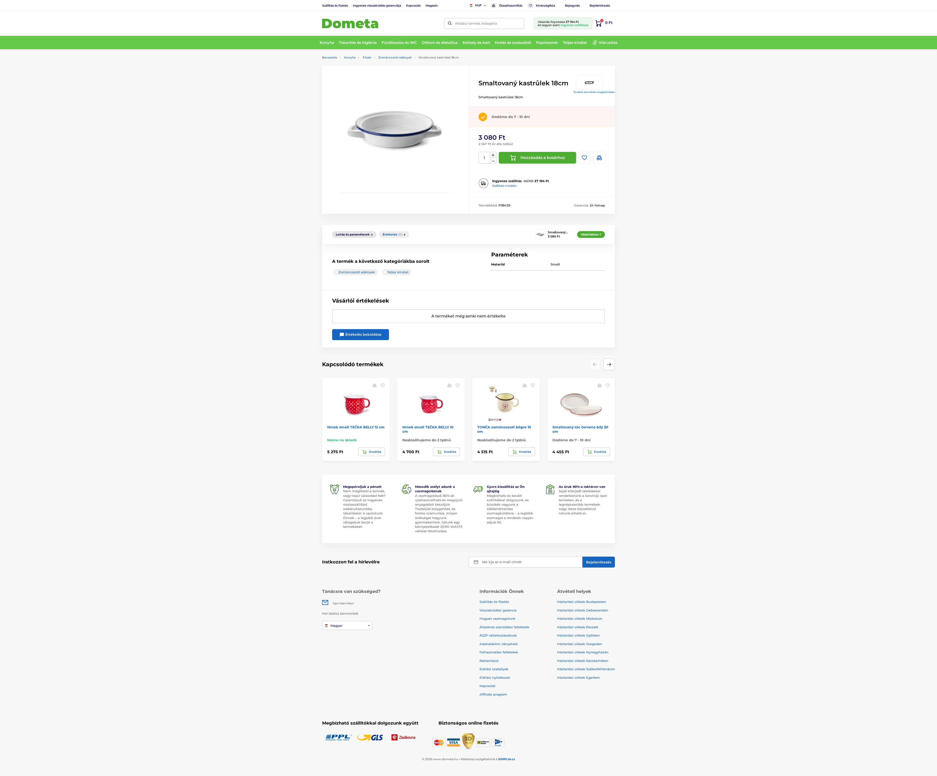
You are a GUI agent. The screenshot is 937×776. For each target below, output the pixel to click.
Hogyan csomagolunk (497, 618)
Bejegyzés (572, 5)
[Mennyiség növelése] (493, 155)
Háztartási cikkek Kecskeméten (582, 661)
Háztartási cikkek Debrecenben (582, 610)
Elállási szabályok (493, 669)
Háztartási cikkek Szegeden (579, 644)
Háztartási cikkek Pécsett (577, 627)
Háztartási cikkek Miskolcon (579, 618)
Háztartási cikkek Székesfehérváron (586, 669)
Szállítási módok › (505, 185)
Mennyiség (484, 158)
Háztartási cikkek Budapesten (581, 602)
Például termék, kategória (476, 23)
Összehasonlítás (510, 5)
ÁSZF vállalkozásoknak (498, 635)
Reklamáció (489, 661)
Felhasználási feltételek (498, 652)
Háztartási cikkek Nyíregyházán (583, 652)
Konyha (350, 57)
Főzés (367, 57)
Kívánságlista (545, 5)
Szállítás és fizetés (335, 5)
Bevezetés (329, 57)
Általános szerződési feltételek (504, 627)
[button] (609, 364)
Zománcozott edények (395, 57)
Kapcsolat (413, 5)
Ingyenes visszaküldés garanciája (377, 5)
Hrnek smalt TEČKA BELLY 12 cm (356, 427)
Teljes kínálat (397, 272)
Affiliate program (493, 694)
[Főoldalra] (350, 23)
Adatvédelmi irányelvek (498, 644)
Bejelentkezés (600, 5)
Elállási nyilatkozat (494, 677)
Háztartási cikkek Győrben (578, 635)
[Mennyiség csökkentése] (493, 161)
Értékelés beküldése (363, 334)
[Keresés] (449, 23)
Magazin (432, 5)
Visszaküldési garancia (498, 610)
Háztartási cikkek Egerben (578, 677)
